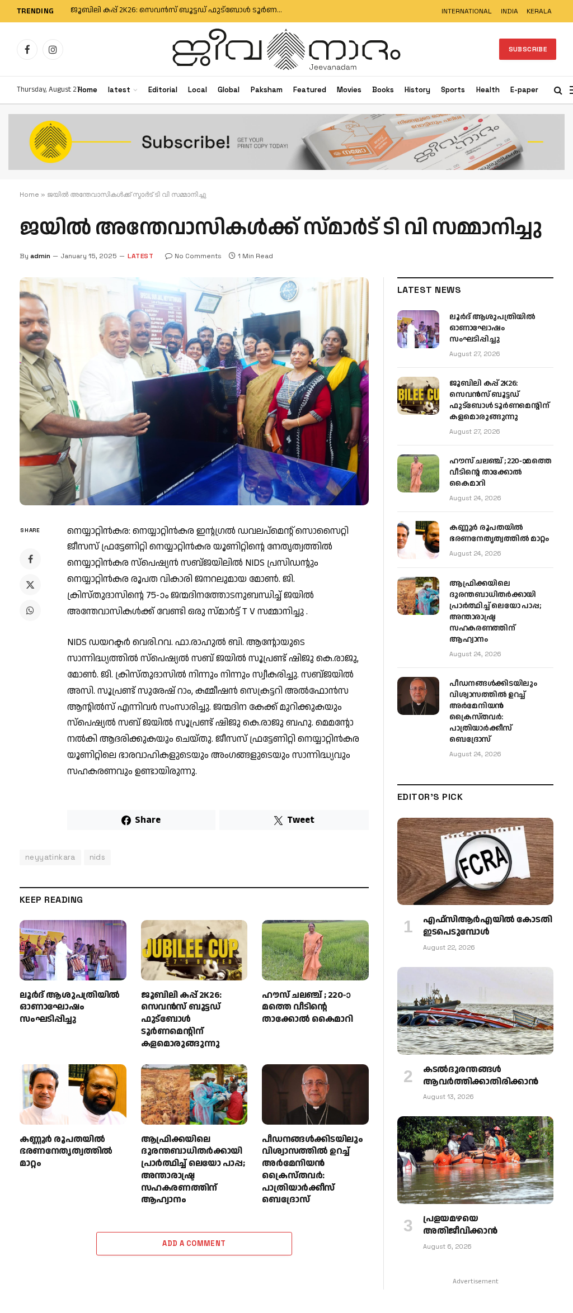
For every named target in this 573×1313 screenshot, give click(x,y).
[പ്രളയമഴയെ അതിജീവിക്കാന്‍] (475, 1160)
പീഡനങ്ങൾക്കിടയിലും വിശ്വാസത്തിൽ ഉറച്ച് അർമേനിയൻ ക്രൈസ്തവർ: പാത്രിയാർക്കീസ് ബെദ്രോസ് (312, 1170)
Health (488, 89)
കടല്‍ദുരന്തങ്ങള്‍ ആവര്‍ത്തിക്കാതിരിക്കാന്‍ (480, 1076)
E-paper (524, 89)
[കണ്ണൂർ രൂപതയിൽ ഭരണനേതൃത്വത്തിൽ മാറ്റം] (73, 1094)
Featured (309, 89)
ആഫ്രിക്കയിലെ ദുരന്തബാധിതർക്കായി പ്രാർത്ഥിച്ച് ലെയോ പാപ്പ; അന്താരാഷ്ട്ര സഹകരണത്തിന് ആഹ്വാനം (193, 1170)
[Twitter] (30, 584)
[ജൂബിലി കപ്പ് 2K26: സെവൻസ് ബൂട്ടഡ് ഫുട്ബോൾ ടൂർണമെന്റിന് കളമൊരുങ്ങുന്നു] (194, 950)
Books (383, 89)
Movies (349, 89)
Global (228, 89)
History (417, 89)
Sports (453, 89)
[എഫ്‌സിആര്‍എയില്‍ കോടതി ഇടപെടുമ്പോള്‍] (475, 862)
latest (119, 89)
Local (197, 89)
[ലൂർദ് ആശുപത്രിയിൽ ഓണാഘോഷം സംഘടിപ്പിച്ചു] (73, 950)
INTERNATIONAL (467, 11)
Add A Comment (194, 1243)
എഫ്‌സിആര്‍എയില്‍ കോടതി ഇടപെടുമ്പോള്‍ (487, 926)
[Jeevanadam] (286, 49)
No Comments (198, 256)
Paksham (267, 89)
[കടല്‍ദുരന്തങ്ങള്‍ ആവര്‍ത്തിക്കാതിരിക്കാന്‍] (475, 1011)
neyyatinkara (50, 857)
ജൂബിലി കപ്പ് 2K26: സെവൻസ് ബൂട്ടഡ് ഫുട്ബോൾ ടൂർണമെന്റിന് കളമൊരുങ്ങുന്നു (182, 11)
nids (98, 857)
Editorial (162, 89)
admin (40, 256)
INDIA (509, 11)
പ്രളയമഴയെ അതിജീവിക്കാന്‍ (460, 1225)
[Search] (558, 90)
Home (87, 89)
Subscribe (528, 49)
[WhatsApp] (30, 610)
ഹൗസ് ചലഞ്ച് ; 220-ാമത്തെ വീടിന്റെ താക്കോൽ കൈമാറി (307, 1007)
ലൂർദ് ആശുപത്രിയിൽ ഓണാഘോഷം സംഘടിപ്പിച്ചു (70, 1007)
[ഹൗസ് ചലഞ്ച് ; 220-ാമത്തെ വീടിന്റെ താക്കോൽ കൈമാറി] (315, 950)
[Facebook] (30, 559)
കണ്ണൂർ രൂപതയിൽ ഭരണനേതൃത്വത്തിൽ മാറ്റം (66, 1152)
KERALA (539, 11)
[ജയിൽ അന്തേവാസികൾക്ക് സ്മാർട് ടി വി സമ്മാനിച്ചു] (194, 391)
